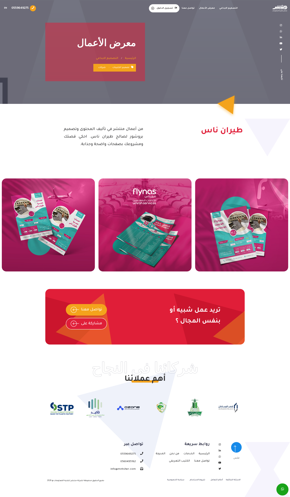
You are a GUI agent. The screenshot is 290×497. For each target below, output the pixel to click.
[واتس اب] (282, 489)
